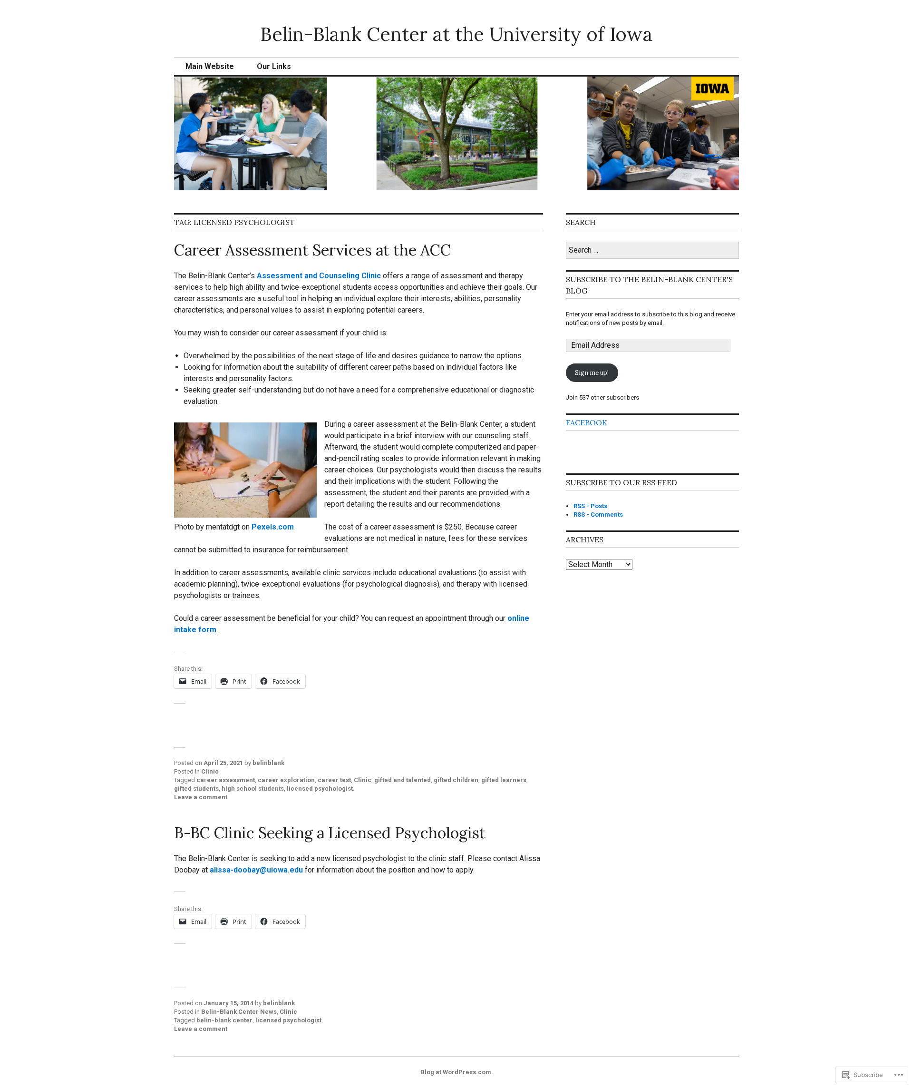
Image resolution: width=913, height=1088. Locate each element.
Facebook (586, 422)
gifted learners (503, 780)
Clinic (210, 771)
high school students (253, 788)
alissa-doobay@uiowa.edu (256, 869)
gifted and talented (402, 780)
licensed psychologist (320, 788)
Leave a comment (200, 797)
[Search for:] (652, 250)
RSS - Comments (598, 514)
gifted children (456, 780)
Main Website (209, 66)
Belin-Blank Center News (239, 1011)
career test (334, 780)
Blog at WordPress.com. (456, 1072)
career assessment (225, 780)
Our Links (274, 66)
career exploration (286, 780)
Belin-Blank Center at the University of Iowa (456, 34)
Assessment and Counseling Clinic (319, 275)
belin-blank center (224, 1020)
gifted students (196, 788)
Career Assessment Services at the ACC (312, 250)
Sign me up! (592, 373)
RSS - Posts (590, 506)
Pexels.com (273, 526)
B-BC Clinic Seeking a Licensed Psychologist (330, 833)
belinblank (268, 762)
